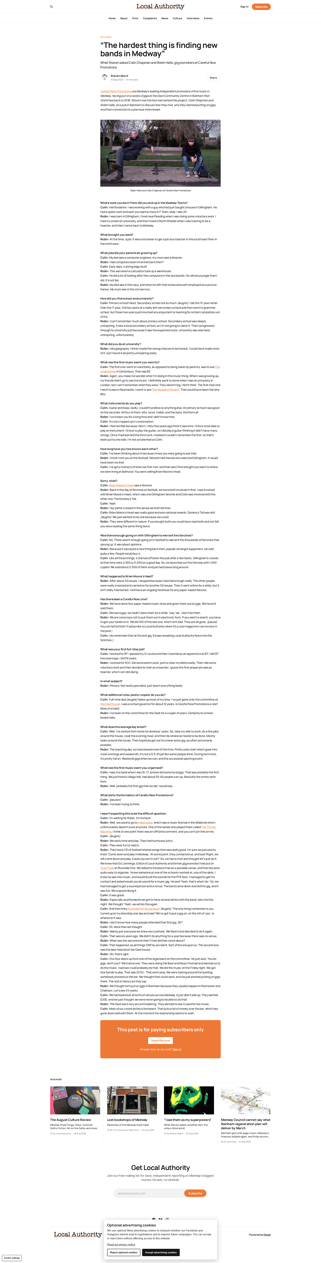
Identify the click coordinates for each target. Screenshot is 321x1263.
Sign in (244, 6)
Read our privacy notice (121, 1244)
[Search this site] (51, 6)
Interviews (193, 18)
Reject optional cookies (123, 1252)
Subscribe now (160, 1040)
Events (208, 18)
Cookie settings (12, 1258)
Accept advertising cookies (161, 1252)
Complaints (150, 18)
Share (213, 77)
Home (112, 18)
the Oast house (110, 704)
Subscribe (261, 7)
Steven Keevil (119, 76)
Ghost (267, 1234)
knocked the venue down (144, 909)
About (124, 18)
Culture (177, 18)
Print (135, 18)
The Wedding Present (165, 390)
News (165, 18)
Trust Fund (107, 868)
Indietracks (145, 822)
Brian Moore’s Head (121, 485)
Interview (105, 37)
